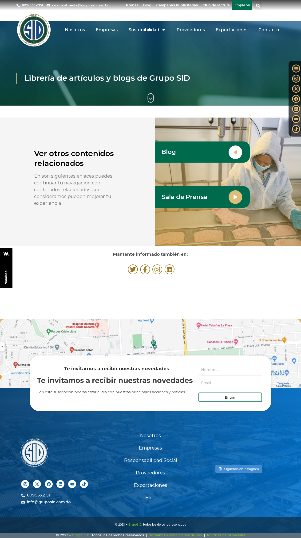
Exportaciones (231, 29)
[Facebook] (296, 99)
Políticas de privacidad (226, 535)
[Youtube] (296, 119)
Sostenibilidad (144, 29)
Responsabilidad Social (150, 460)
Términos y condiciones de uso (175, 535)
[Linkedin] (296, 109)
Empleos (242, 5)
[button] (258, 6)
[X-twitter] (296, 89)
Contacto (268, 29)
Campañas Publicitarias (177, 5)
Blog (147, 5)
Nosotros (75, 29)
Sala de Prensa (185, 197)
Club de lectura (216, 5)
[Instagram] (296, 79)
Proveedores (191, 29)
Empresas (107, 29)
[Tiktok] (296, 129)
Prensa (132, 5)
